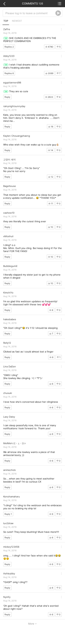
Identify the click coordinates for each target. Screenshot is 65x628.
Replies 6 (9, 73)
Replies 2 (9, 46)
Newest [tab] (17, 20)
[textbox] (30, 13)
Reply (7, 97)
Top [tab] (5, 20)
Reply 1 (8, 514)
